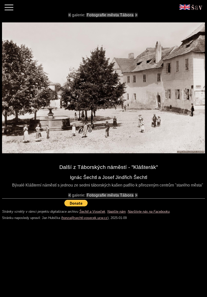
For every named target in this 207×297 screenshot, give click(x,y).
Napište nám (116, 211)
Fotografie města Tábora (110, 15)
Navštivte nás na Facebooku (149, 211)
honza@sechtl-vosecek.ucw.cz (85, 218)
